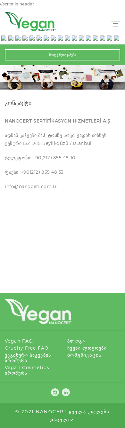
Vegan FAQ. (20, 341)
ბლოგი (76, 341)
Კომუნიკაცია (84, 355)
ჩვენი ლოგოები (87, 348)
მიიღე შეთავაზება (62, 55)
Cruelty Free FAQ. (27, 348)
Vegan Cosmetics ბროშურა (27, 370)
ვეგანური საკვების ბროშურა (28, 357)
